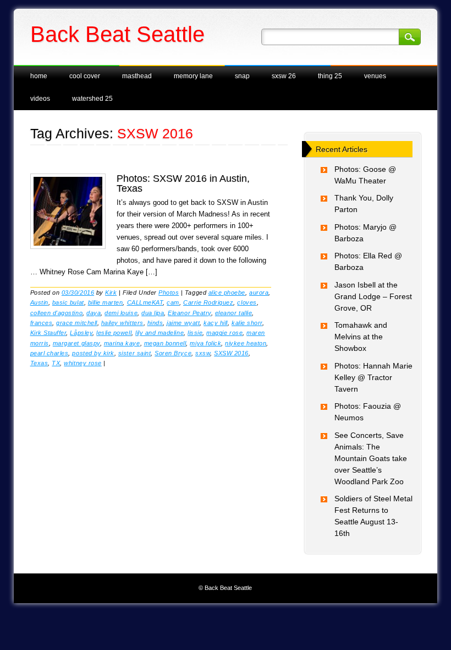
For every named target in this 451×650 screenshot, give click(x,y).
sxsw (202, 353)
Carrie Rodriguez (208, 302)
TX (56, 363)
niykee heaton (245, 343)
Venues (375, 76)
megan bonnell (165, 343)
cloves (246, 302)
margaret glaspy (76, 343)
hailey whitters (122, 322)
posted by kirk (93, 353)
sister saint (134, 353)
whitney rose (82, 363)
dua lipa (152, 313)
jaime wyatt (183, 322)
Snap (242, 76)
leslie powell (113, 332)
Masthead (137, 76)
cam (173, 302)
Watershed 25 (92, 98)
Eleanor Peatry (189, 313)
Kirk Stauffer (48, 332)
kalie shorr (247, 322)
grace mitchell (76, 322)
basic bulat (68, 302)
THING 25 (330, 76)
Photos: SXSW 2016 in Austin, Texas (183, 183)
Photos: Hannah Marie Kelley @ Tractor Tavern (373, 377)
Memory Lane (193, 76)
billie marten (105, 302)
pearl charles (49, 353)
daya (93, 313)
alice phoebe (226, 292)
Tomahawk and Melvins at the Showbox (360, 337)
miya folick (205, 343)
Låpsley (81, 332)
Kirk (111, 292)
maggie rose (224, 332)
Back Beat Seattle (117, 34)
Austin (39, 302)
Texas (39, 363)
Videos (40, 98)
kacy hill (216, 322)
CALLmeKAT (145, 302)
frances (41, 322)
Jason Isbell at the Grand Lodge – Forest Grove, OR (373, 296)
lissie (195, 332)
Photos (168, 292)
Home (38, 76)
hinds (155, 322)
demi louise (121, 313)
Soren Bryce (173, 353)
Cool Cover (84, 76)
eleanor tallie (233, 313)
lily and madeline (159, 332)
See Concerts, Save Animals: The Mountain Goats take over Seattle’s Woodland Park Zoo (370, 458)
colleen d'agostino (56, 313)
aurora (258, 292)
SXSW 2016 (231, 353)
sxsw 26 (284, 76)
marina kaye (122, 343)
